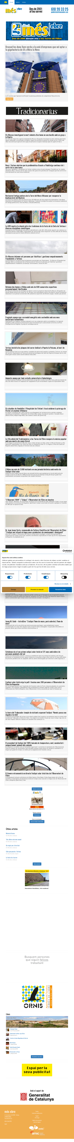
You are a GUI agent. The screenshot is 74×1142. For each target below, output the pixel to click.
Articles (24, 2)
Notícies (18, 2)
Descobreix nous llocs (37, 1056)
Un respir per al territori (13, 845)
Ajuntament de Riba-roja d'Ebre (17, 1033)
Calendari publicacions (37, 1113)
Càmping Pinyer (13, 1029)
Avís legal (37, 1117)
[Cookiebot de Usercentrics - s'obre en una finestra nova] (64, 551)
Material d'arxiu (10, 833)
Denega (13, 589)
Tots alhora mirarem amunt (13, 839)
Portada (11, 2)
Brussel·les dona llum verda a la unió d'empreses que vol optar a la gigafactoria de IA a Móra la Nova (36, 48)
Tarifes (37, 1111)
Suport (37, 1116)
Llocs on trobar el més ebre (37, 821)
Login (6, 1124)
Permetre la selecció (37, 589)
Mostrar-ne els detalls (61, 584)
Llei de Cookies (37, 1122)
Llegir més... (9, 99)
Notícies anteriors (37, 789)
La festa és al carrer (11, 857)
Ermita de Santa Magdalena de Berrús (19, 1038)
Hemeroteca (37, 815)
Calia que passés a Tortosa (13, 851)
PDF (44, 809)
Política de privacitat (37, 1120)
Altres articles (37, 864)
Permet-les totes (60, 589)
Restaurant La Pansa (15, 1052)
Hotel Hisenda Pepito (15, 1047)
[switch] (28, 577)
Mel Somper (13, 1043)
